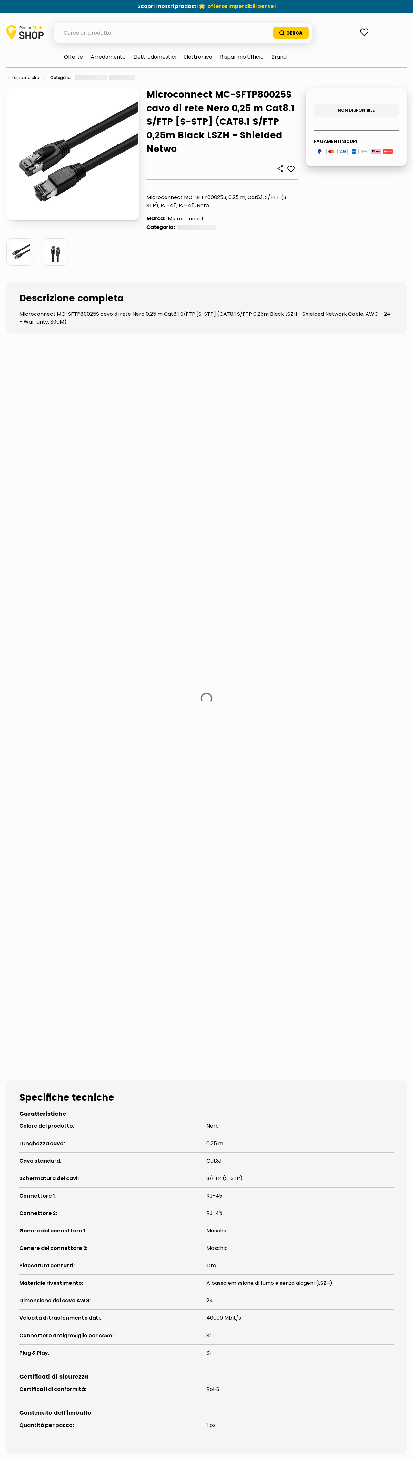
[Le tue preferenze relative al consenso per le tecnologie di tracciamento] (402, 1449)
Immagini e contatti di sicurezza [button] (50, 778)
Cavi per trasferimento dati (60, 826)
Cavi (126, 77)
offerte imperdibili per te (240, 6)
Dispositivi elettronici (94, 77)
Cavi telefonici (144, 826)
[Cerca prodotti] (291, 33)
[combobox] (183, 33)
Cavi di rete (151, 77)
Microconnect (186, 218)
